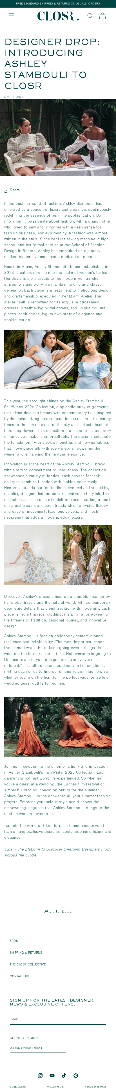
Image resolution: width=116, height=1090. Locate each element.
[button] (11, 16)
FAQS (14, 941)
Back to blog (58, 912)
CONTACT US (19, 976)
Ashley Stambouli (79, 204)
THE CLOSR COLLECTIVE (28, 965)
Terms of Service (95, 1087)
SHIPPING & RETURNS (26, 953)
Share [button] (15, 191)
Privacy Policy (55, 1087)
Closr (48, 826)
